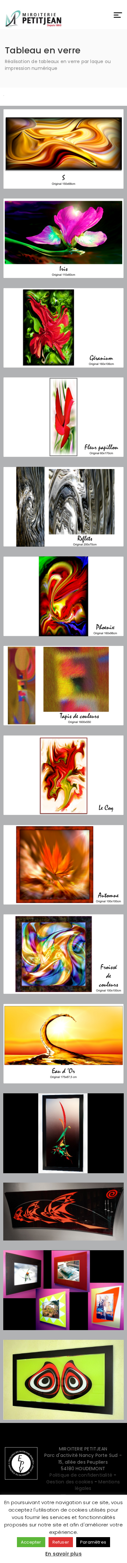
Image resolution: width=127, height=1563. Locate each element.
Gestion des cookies (69, 1482)
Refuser (60, 1542)
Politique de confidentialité (80, 1475)
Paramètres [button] (93, 1542)
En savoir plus (63, 1553)
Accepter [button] (31, 1542)
